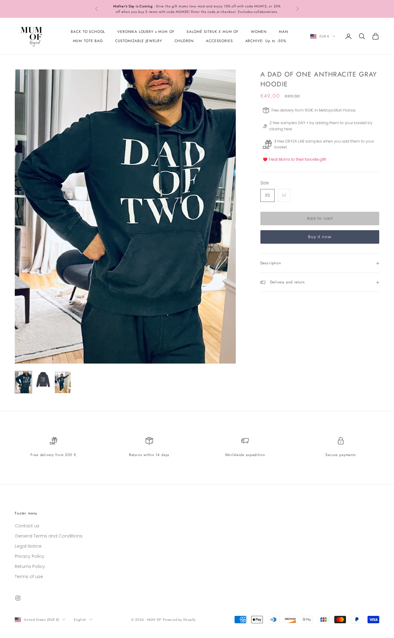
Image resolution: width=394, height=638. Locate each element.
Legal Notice (28, 546)
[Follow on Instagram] (18, 598)
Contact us (27, 526)
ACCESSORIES (219, 41)
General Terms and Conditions (48, 536)
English (80, 619)
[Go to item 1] (23, 382)
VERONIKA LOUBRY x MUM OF (145, 31)
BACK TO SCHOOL (88, 31)
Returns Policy (30, 566)
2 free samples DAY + (288, 123)
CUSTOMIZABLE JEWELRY (138, 41)
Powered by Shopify (179, 619)
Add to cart (320, 219)
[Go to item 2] (43, 379)
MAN (283, 31)
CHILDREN (184, 41)
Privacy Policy (29, 556)
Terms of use (29, 576)
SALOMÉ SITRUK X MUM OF (212, 31)
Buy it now (320, 237)
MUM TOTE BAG (88, 41)
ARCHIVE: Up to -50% (265, 41)
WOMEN (259, 31)
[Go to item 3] (62, 382)
